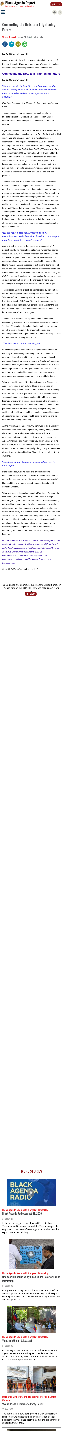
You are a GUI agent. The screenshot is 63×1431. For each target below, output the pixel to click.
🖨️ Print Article (35, 36)
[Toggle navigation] (3, 12)
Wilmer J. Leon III (9, 36)
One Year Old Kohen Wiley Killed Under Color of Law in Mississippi (31, 1279)
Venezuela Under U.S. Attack (17, 1341)
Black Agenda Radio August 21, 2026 (22, 1213)
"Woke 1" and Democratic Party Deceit (23, 1404)
